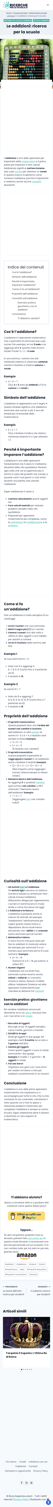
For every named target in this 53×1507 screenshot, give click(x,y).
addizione (21, 1264)
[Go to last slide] (7, 1342)
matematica (28, 161)
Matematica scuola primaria (17, 20)
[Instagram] (26, 1483)
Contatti (33, 1466)
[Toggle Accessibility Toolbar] (48, 1502)
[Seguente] (46, 1342)
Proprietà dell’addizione (25, 293)
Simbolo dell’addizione (24, 276)
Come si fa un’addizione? (26, 289)
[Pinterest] (31, 1483)
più (22, 1269)
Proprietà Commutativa (15, 1274)
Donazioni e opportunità (18, 1470)
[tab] (21, 1369)
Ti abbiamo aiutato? (29, 318)
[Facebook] (22, 1483)
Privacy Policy (40, 1470)
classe (29, 1016)
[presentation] (26, 1332)
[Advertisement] (26, 119)
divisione (13, 525)
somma (33, 1274)
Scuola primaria (41, 20)
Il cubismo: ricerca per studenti (40, 1291)
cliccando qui (35, 1238)
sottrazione (17, 522)
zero (28, 799)
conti (42, 1264)
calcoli (32, 1264)
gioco (28, 1012)
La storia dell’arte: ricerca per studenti (13, 1291)
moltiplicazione (34, 522)
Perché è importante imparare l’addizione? (24, 283)
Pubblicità (21, 1466)
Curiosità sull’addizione (24, 298)
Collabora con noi (37, 1461)
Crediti (22, 1461)
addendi (9, 1264)
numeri (18, 171)
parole (35, 732)
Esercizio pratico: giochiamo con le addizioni (27, 306)
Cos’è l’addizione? (22, 272)
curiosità (36, 181)
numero (40, 782)
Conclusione (19, 314)
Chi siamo (11, 1461)
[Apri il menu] (47, 5)
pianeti (39, 991)
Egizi (22, 887)
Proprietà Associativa (36, 1269)
